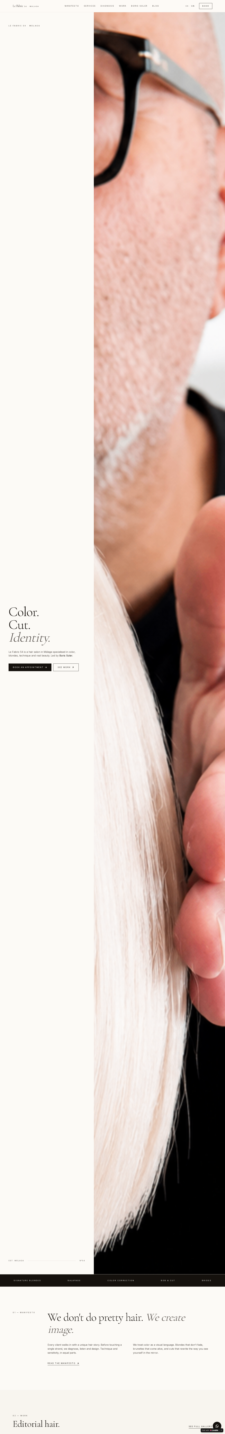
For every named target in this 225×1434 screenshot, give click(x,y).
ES (187, 6)
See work (64, 667)
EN (193, 6)
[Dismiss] (221, 1430)
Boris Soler (139, 6)
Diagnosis (107, 6)
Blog (155, 6)
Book (205, 6)
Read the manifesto (62, 1363)
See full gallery (200, 1426)
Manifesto (72, 6)
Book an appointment (28, 667)
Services (90, 6)
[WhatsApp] (217, 1426)
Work (122, 6)
